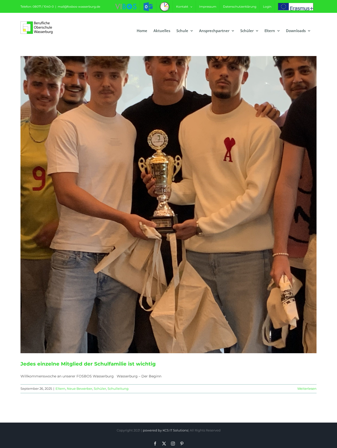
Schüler (100, 388)
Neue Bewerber (79, 388)
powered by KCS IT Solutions (165, 430)
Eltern (60, 388)
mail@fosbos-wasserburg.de (79, 6)
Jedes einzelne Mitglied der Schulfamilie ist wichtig (88, 364)
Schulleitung (118, 388)
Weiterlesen (307, 388)
